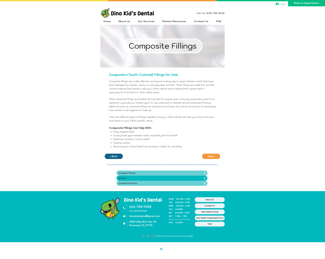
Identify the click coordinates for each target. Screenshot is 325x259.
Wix (191, 236)
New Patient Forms (209, 212)
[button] (146, 21)
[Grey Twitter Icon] (148, 236)
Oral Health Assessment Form (209, 218)
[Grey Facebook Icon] (143, 236)
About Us (210, 199)
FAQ (210, 224)
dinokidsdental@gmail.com (144, 216)
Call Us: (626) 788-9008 (210, 13)
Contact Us (210, 205)
